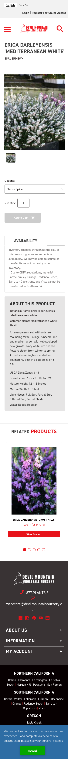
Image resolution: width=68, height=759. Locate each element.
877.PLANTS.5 (37, 592)
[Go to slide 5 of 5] (43, 549)
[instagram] (27, 618)
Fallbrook (30, 699)
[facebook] (20, 618)
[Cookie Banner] (34, 742)
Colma (12, 680)
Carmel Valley (13, 699)
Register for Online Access (49, 13)
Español (23, 5)
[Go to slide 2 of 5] (29, 549)
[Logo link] (7, 31)
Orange (17, 704)
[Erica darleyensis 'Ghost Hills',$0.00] (34, 480)
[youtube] (41, 618)
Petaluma (39, 685)
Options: (10, 181)
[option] (23, 5)
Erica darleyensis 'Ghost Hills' (34, 520)
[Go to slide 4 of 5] (38, 549)
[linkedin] (47, 618)
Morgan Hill (23, 685)
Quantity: (10, 203)
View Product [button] (34, 534)
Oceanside (57, 699)
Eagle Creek (34, 722)
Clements (24, 680)
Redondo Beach (33, 704)
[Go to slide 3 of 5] (34, 549)
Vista (42, 708)
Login (25, 13)
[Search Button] (60, 28)
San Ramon (54, 685)
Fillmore (43, 699)
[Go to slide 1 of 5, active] (24, 549)
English (10, 5)
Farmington (39, 680)
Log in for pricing (34, 524)
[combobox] (10, 5)
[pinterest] (34, 618)
